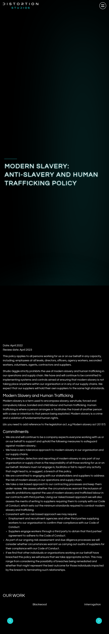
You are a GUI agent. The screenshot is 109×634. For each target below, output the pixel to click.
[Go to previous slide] (10, 621)
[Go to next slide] (99, 621)
